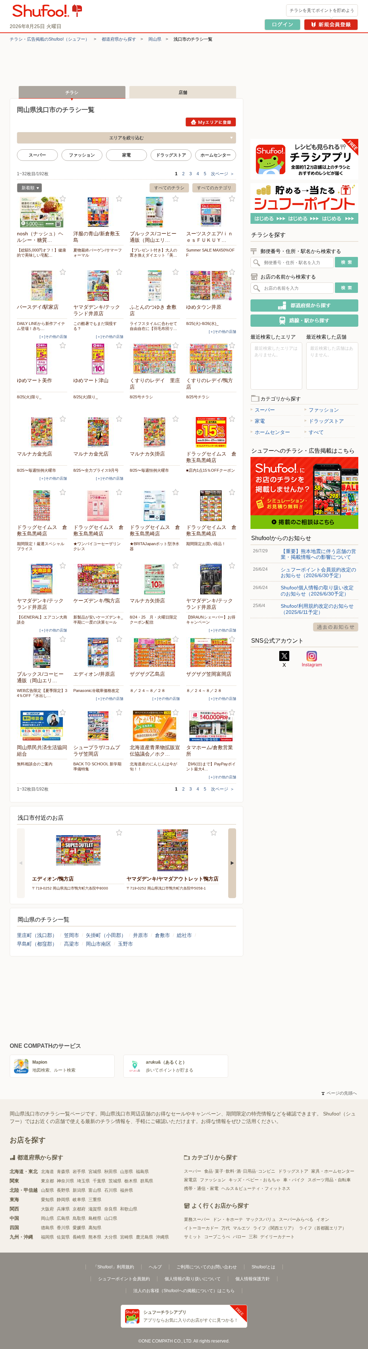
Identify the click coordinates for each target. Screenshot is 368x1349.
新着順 (25, 188)
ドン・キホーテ (228, 1219)
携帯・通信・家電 (201, 1188)
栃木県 (130, 1180)
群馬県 (146, 1180)
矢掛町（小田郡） (106, 935)
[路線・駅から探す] (304, 320)
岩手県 (79, 1171)
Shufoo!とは (263, 1266)
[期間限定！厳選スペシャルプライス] (42, 505)
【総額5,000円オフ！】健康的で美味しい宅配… (41, 252)
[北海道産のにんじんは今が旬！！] (155, 726)
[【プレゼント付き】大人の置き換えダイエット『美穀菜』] (155, 212)
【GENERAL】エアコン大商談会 (42, 619)
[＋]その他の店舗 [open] (53, 337)
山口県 (110, 1218)
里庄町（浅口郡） (37, 935)
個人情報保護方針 (252, 1278)
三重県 (94, 1199)
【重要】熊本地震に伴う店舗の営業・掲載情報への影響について (318, 554)
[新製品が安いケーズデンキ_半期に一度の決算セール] (98, 579)
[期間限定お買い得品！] (211, 505)
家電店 (190, 1179)
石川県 (110, 1190)
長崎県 (79, 1237)
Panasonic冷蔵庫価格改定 (96, 690)
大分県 (110, 1237)
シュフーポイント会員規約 (124, 1278)
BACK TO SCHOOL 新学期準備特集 (97, 766)
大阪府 (47, 1209)
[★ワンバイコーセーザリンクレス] (98, 505)
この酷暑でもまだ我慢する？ (95, 326)
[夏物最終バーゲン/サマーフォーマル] (98, 212)
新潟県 (79, 1190)
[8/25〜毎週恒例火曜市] (42, 432)
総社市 (184, 935)
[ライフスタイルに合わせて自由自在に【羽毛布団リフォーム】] (155, 285)
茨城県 (115, 1180)
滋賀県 (94, 1209)
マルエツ (241, 1228)
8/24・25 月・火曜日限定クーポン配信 (153, 619)
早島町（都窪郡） (37, 944)
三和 (253, 1236)
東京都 (47, 1180)
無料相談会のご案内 (34, 764)
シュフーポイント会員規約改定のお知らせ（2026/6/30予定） (318, 572)
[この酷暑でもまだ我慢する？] (98, 285)
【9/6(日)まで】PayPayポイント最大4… (211, 766)
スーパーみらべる (296, 1219)
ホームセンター (216, 155)
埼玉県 (83, 1180)
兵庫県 (63, 1209)
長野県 (63, 1190)
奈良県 (110, 1209)
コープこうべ (217, 1236)
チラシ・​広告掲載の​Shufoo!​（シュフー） (49, 39)
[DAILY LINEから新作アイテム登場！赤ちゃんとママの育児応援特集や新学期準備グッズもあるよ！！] (42, 285)
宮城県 (94, 1171)
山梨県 (47, 1190)
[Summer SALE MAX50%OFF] (211, 212)
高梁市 (71, 944)
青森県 (63, 1171)
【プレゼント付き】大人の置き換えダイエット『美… (153, 252)
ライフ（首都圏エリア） (322, 1228)
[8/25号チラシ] (155, 359)
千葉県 (99, 1180)
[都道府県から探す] (304, 305)
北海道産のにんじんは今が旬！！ (153, 766)
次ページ (222, 173)
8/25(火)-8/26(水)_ (202, 323)
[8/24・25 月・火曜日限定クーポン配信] (155, 579)
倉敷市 (162, 935)
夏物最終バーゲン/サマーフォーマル (97, 252)
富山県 (94, 1190)
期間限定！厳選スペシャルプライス (40, 546)
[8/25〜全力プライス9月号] (98, 432)
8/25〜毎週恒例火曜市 (36, 470)
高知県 (94, 1227)
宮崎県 (126, 1237)
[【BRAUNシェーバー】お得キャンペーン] (211, 579)
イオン (322, 1219)
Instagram (312, 659)
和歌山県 (128, 1209)
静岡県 (63, 1199)
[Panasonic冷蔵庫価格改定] (98, 652)
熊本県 (94, 1237)
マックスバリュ (261, 1219)
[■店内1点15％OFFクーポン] (211, 432)
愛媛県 (79, 1227)
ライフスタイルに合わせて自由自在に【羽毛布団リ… (153, 326)
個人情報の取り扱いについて (193, 1278)
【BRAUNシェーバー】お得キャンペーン (210, 619)
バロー (239, 1236)
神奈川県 (65, 1180)
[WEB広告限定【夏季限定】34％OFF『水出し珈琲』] (42, 652)
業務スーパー (197, 1219)
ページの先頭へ (339, 1093)
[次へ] (232, 863)
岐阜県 (79, 1199)
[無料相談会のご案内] (42, 726)
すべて (316, 432)
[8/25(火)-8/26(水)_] (211, 285)
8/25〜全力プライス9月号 (96, 470)
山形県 (126, 1171)
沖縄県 (162, 1237)
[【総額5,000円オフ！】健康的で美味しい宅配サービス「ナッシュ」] (42, 212)
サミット (192, 1236)
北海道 (47, 1171)
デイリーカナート (277, 1236)
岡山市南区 (98, 944)
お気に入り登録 (62, 198)
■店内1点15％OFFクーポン (210, 470)
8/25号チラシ (141, 397)
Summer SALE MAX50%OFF (210, 252)
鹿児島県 (144, 1237)
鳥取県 (79, 1218)
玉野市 (125, 944)
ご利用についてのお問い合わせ (206, 1266)
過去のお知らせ (335, 627)
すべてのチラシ (169, 187)
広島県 (63, 1218)
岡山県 (154, 39)
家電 (126, 155)
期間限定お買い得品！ (206, 544)
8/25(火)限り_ (29, 397)
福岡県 (47, 1237)
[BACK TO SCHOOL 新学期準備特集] (98, 726)
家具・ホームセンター (332, 1171)
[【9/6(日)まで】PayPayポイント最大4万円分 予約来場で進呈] (211, 726)
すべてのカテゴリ (214, 187)
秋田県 (110, 1171)
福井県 (126, 1190)
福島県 (142, 1171)
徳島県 (47, 1227)
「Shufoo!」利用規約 (113, 1266)
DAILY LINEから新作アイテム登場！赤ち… (41, 326)
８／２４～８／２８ (147, 690)
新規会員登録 (331, 24)
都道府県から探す (119, 39)
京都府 (79, 1209)
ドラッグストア (171, 155)
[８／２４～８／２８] (155, 652)
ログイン (282, 24)
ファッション (82, 155)
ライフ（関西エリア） (274, 1228)
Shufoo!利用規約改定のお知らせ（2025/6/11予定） (317, 609)
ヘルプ (155, 1266)
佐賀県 (63, 1237)
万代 (225, 1228)
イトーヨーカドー (201, 1228)
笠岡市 (71, 935)
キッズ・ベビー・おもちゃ (254, 1179)
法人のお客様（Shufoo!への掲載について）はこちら (184, 1290)
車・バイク (294, 1179)
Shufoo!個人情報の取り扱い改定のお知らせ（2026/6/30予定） (317, 590)
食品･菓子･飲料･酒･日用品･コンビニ (239, 1171)
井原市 (140, 935)
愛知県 (47, 1199)
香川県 (63, 1227)
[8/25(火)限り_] (42, 359)
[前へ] (21, 863)
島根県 (94, 1218)
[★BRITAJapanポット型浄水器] (155, 505)
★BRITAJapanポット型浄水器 (154, 546)
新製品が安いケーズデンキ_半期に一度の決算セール (98, 619)
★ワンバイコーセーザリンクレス (97, 546)
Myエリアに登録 (210, 122)
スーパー (37, 155)
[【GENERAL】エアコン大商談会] (42, 579)
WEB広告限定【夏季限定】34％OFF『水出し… (42, 693)
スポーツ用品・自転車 (329, 1179)
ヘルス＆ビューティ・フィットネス (255, 1188)
